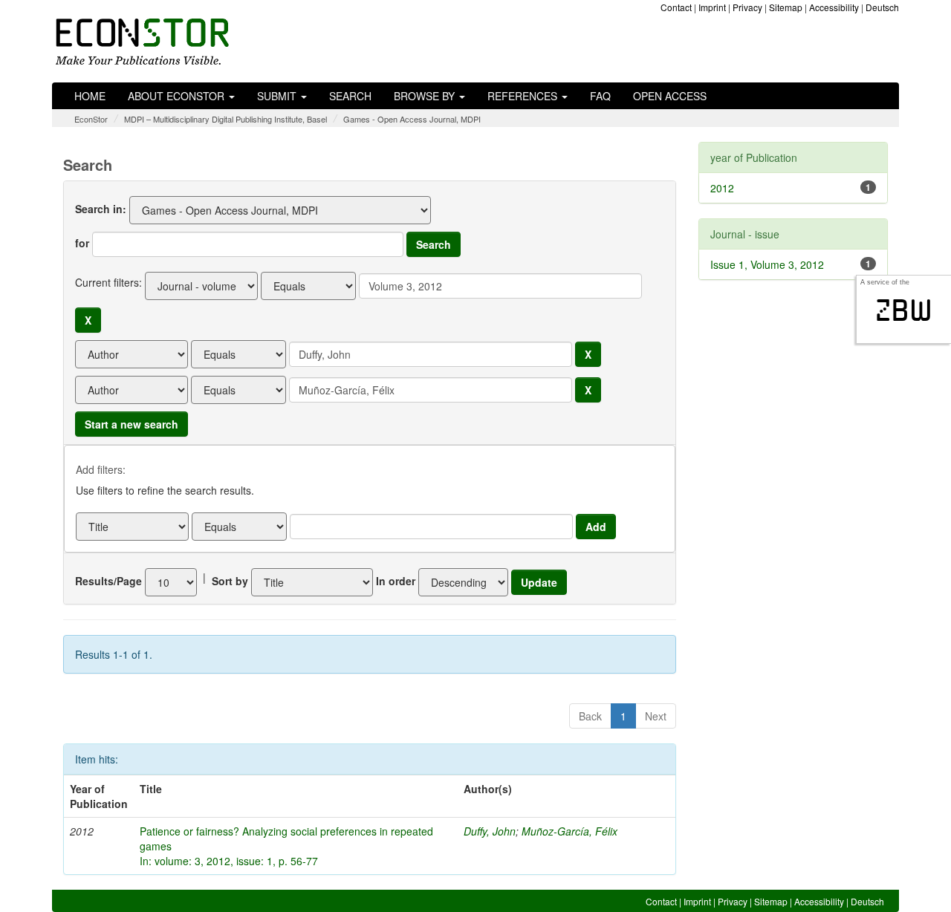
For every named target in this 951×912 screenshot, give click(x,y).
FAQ (600, 95)
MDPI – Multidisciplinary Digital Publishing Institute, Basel (225, 119)
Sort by (230, 580)
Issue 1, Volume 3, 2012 (767, 264)
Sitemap (785, 7)
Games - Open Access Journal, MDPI (412, 119)
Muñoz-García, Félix (569, 831)
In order (395, 580)
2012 (722, 187)
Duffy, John (490, 831)
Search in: (100, 208)
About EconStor (177, 95)
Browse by (426, 95)
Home (90, 95)
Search (350, 95)
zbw (903, 310)
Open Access (670, 95)
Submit (278, 95)
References (523, 95)
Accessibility (834, 7)
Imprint (712, 7)
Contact (676, 7)
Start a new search (131, 424)
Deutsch (882, 7)
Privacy (747, 7)
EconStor (91, 119)
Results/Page (108, 580)
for (82, 242)
